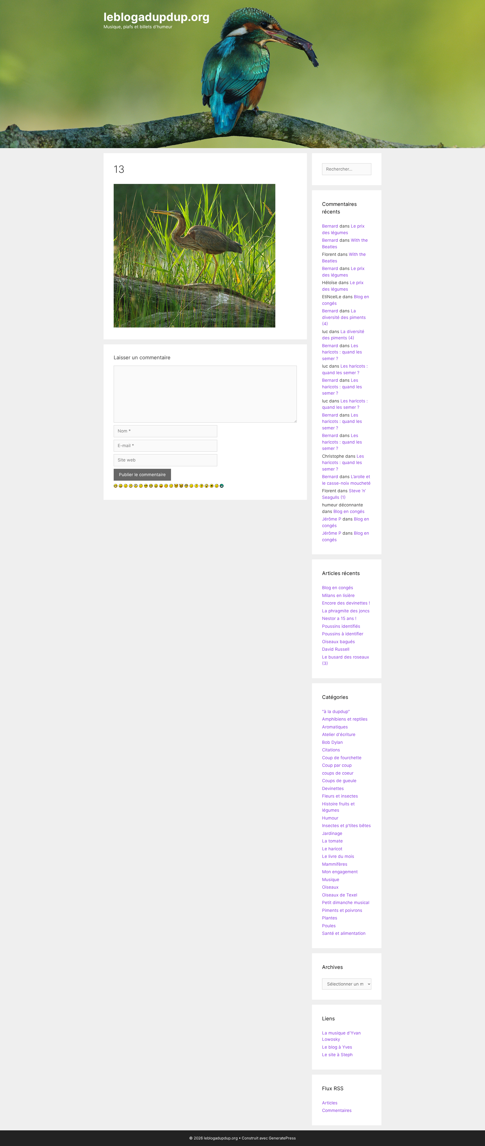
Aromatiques (335, 726)
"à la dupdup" (336, 711)
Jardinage (332, 833)
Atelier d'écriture (338, 734)
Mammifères (334, 864)
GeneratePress (282, 1138)
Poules (329, 925)
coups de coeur (337, 773)
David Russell (335, 649)
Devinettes (333, 788)
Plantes (329, 917)
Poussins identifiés (341, 626)
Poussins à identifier (342, 633)
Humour (330, 818)
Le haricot (332, 848)
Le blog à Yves (337, 1047)
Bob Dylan (332, 742)
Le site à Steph (337, 1054)
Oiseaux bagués (338, 641)
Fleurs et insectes (340, 796)
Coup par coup (337, 765)
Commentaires (337, 1110)
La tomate (332, 840)
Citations (331, 749)
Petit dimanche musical (345, 902)
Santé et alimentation (344, 933)
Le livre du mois (338, 856)
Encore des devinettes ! (346, 603)
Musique (330, 879)
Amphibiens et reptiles (345, 719)
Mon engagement (340, 871)
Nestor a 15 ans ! (339, 618)
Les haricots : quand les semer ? (342, 352)
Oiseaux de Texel (339, 894)
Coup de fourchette (341, 757)
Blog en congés (349, 511)
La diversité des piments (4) (344, 317)
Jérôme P (331, 519)
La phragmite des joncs (346, 610)
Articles (329, 1102)
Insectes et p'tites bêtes (346, 825)
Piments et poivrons (342, 910)
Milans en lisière (338, 595)
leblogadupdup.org (157, 17)
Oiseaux (330, 887)
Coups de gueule (339, 780)
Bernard (330, 226)
